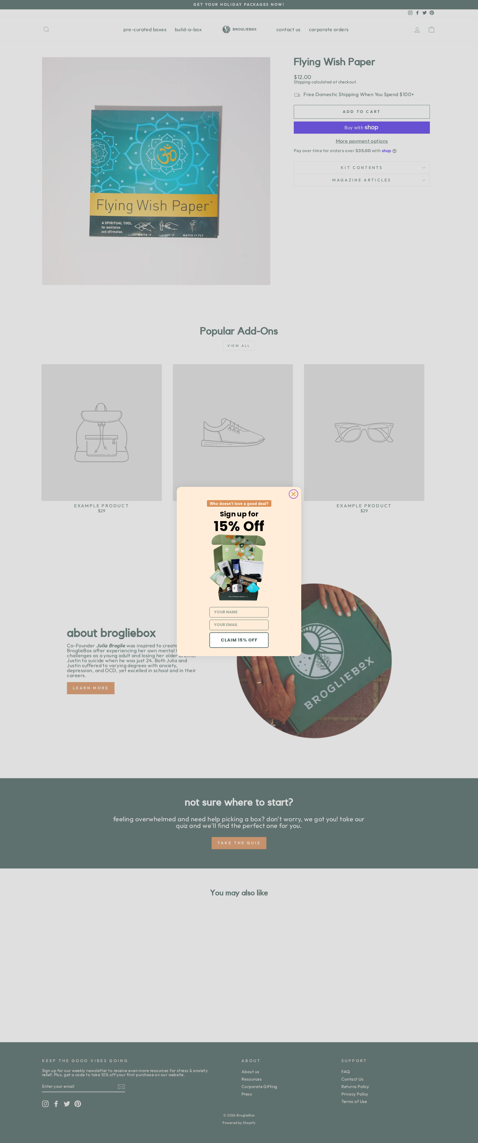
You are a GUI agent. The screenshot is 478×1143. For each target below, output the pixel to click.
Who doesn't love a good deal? (239, 503)
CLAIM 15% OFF (239, 640)
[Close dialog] (293, 494)
